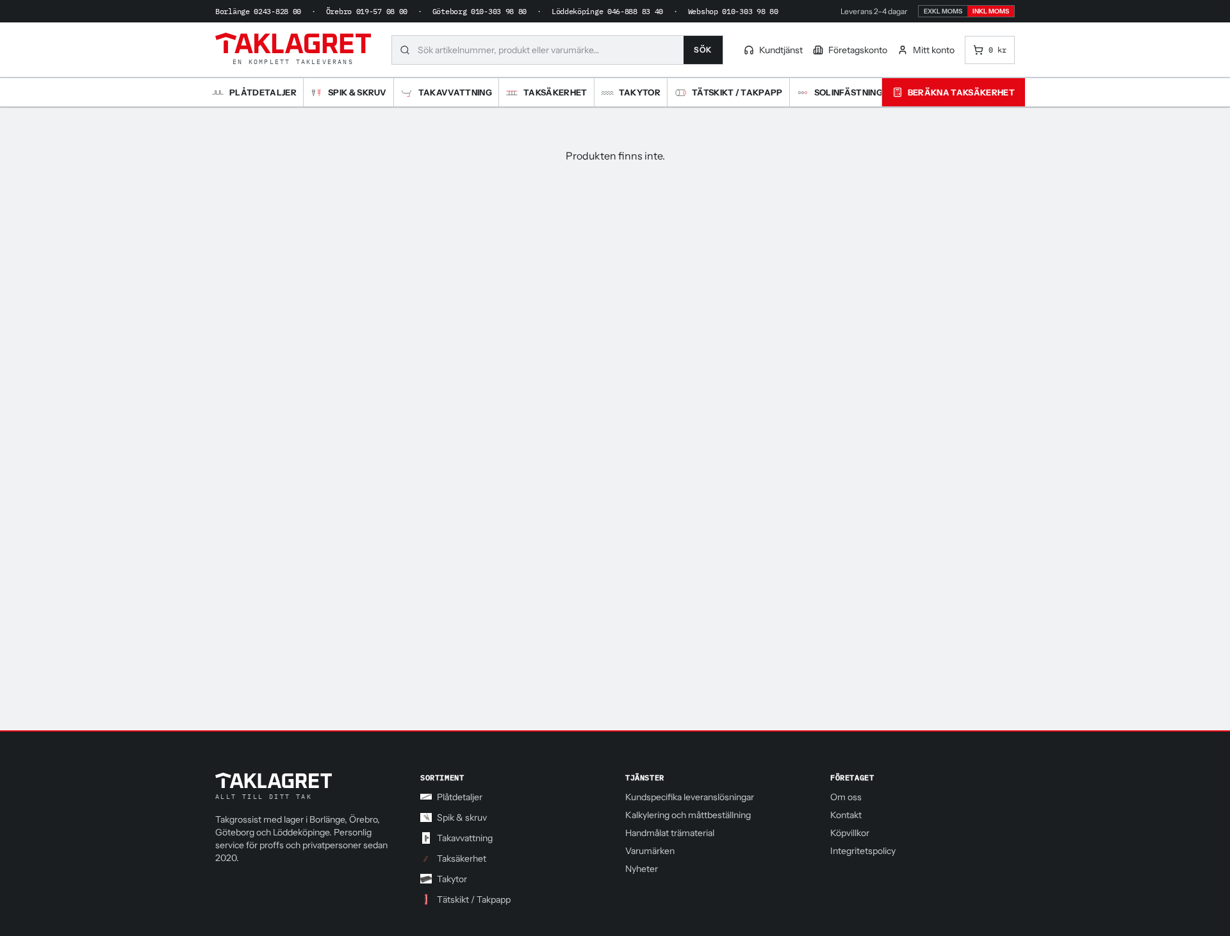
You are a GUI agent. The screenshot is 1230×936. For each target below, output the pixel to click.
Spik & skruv (462, 817)
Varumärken (650, 851)
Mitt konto (934, 50)
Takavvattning (465, 838)
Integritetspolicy (863, 851)
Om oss (846, 797)
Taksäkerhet (461, 858)
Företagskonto (857, 50)
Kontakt (846, 815)
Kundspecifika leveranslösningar (689, 797)
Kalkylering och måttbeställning (688, 815)
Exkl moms (943, 11)
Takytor (452, 879)
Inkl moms (990, 11)
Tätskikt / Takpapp (474, 899)
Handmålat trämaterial (669, 833)
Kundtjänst (781, 50)
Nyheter (641, 868)
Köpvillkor (849, 833)
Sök (703, 49)
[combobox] (551, 50)
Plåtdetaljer (459, 797)
